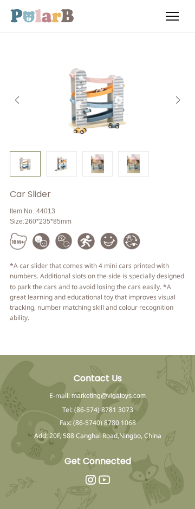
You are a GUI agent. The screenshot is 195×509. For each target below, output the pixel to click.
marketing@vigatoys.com (109, 396)
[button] (178, 100)
